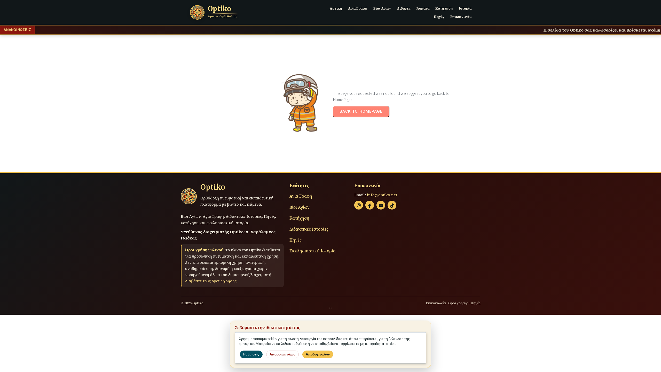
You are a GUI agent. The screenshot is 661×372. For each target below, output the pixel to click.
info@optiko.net (382, 194)
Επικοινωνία (436, 303)
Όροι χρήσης (458, 303)
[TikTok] (392, 205)
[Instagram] (358, 205)
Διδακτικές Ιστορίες (308, 229)
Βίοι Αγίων (299, 207)
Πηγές (295, 240)
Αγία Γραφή (300, 196)
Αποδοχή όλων (318, 354)
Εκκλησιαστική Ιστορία (312, 251)
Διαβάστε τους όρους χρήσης (211, 280)
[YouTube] (380, 205)
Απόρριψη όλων (282, 354)
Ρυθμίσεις (251, 354)
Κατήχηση (299, 218)
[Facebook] (369, 205)
